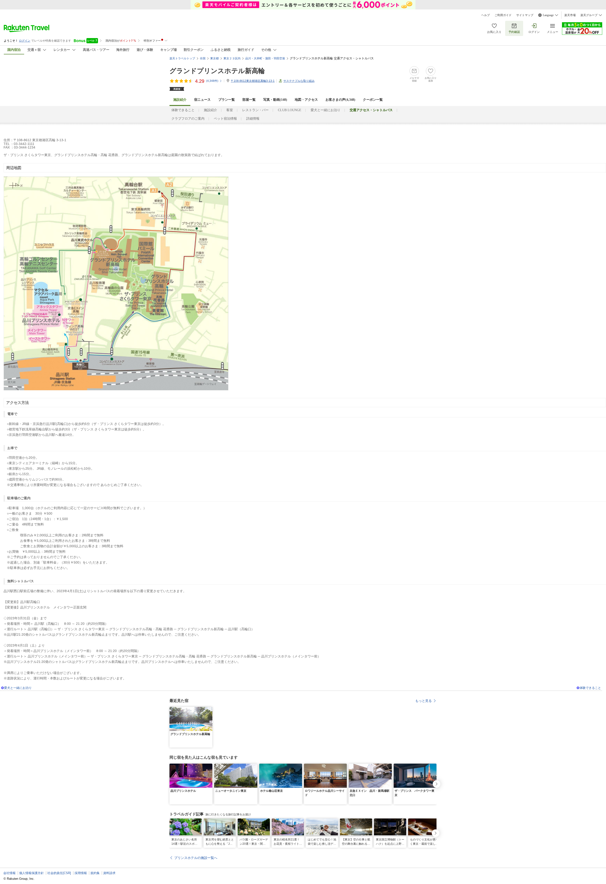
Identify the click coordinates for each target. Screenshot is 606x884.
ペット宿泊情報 (225, 118)
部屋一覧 (249, 99)
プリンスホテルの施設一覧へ (195, 858)
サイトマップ (524, 15)
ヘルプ (485, 15)
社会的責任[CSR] (59, 873)
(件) (212, 80)
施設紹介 (210, 110)
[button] (209, 710)
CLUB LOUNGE (289, 110)
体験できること (183, 110)
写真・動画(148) (275, 99)
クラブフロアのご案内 (188, 118)
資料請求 (109, 873)
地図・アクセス (306, 99)
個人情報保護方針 (31, 873)
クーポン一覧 (373, 99)
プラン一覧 (226, 99)
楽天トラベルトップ (182, 58)
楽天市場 (570, 15)
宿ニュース (202, 99)
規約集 (95, 873)
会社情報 (9, 873)
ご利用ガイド (503, 15)
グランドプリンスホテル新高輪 (217, 70)
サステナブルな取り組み (299, 81)
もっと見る (423, 701)
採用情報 (81, 873)
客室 (229, 110)
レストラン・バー (255, 110)
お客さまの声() (340, 99)
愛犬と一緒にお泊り (325, 110)
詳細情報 (252, 118)
